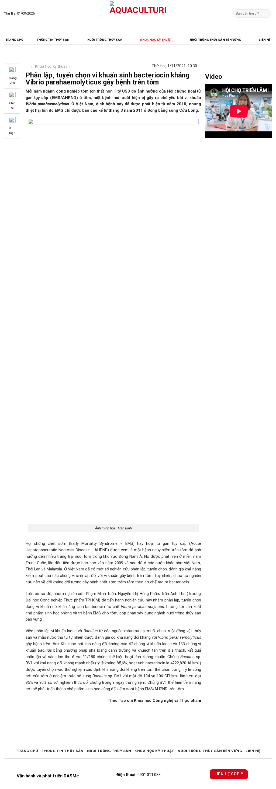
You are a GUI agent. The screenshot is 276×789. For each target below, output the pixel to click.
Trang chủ (14, 40)
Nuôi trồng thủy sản (104, 40)
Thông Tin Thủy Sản (53, 40)
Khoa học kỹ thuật (156, 40)
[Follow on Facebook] (40, 13)
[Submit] (267, 13)
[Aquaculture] (138, 13)
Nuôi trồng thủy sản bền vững (215, 40)
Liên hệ (264, 40)
